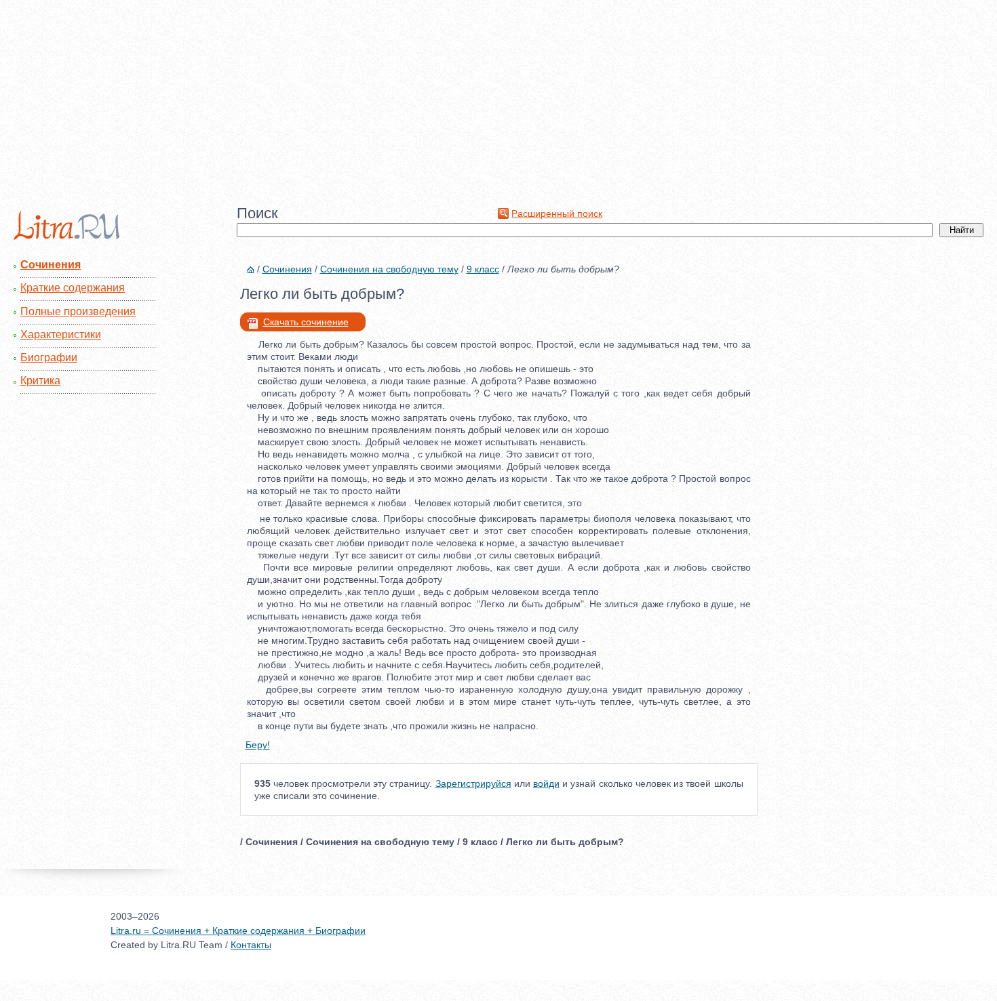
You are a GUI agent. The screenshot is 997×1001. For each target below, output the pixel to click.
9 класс (483, 269)
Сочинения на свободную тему (389, 269)
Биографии (48, 357)
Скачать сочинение (306, 321)
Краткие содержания (72, 287)
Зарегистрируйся (473, 783)
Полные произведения (78, 311)
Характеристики (60, 334)
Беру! (258, 744)
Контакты (251, 944)
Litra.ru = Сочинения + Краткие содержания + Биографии (238, 930)
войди (546, 783)
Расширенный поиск (556, 213)
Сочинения (50, 264)
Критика (40, 380)
